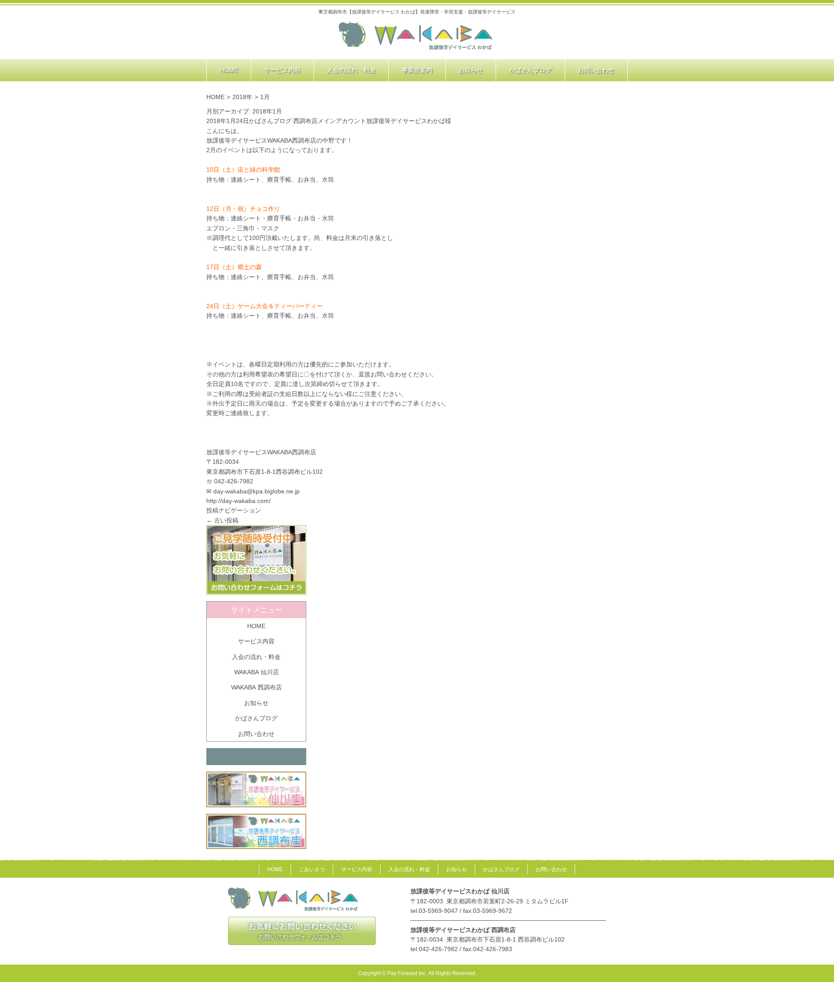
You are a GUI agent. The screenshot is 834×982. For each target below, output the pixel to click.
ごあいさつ (312, 869)
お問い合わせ (256, 733)
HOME (215, 96)
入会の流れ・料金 (256, 656)
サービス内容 (256, 641)
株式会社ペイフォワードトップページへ (416, 36)
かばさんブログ (256, 718)
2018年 (242, 96)
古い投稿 (222, 520)
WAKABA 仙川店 (256, 672)
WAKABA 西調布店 (256, 687)
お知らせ (256, 702)
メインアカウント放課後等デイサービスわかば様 (384, 120)
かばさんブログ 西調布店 (283, 120)
